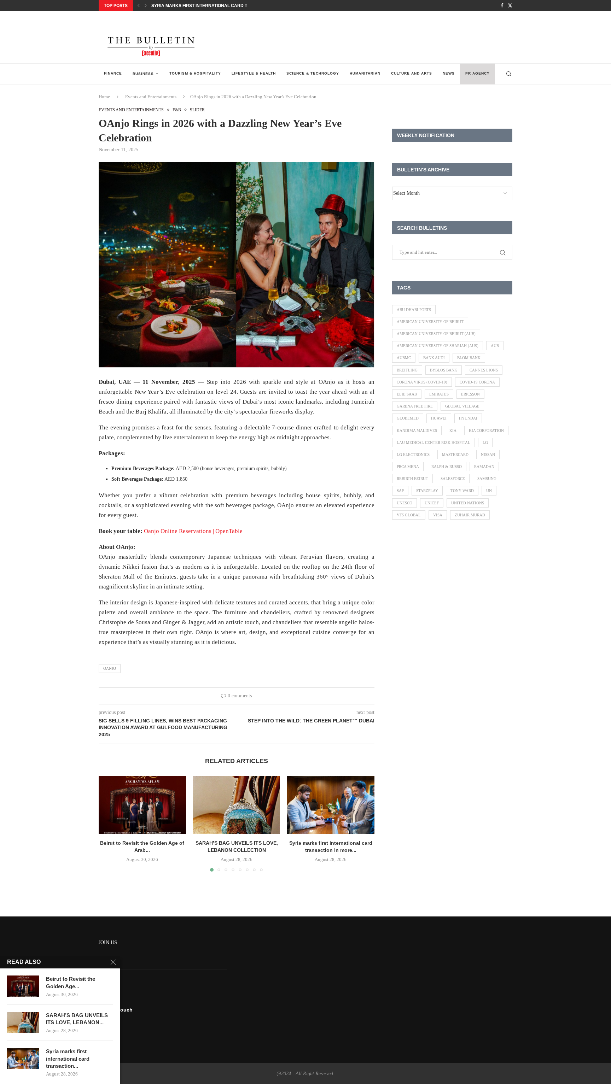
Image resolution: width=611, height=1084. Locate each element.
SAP (400, 490)
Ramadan (484, 466)
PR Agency (477, 73)
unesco (404, 503)
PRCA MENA (408, 466)
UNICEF (432, 503)
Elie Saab (407, 394)
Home (104, 96)
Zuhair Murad (470, 515)
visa (437, 515)
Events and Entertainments (150, 96)
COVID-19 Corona (477, 382)
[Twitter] (510, 5)
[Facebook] (502, 5)
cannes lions (484, 370)
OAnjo (109, 668)
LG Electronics (413, 454)
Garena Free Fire (415, 406)
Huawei (439, 418)
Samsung (486, 478)
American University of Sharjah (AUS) (437, 346)
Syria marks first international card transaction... (67, 1058)
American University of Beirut (430, 322)
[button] (138, 5)
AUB (495, 346)
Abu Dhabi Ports (414, 309)
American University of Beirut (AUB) (436, 334)
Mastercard (455, 454)
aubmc (404, 358)
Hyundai (468, 418)
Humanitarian (365, 73)
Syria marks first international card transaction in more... (224, 5)
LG (485, 442)
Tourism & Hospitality (195, 73)
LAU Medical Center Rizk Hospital (433, 442)
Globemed (408, 418)
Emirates (439, 394)
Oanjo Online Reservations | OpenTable (193, 531)
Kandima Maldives (417, 430)
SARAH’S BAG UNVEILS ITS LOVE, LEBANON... (77, 1018)
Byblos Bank (443, 370)
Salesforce (453, 478)
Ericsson (470, 394)
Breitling (407, 370)
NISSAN (488, 454)
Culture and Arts (411, 73)
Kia (452, 430)
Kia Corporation (486, 430)
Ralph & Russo (446, 466)
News (449, 73)
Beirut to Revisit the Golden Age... (70, 982)
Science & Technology (312, 73)
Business (143, 74)
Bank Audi (434, 358)
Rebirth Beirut (412, 478)
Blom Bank (469, 358)
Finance (113, 73)
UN (489, 490)
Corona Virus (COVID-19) (422, 382)
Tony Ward (462, 490)
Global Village (462, 406)
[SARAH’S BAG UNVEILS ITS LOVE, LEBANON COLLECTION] (236, 805)
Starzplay (427, 490)
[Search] (508, 74)
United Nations (467, 503)
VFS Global (409, 515)
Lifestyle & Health (254, 73)
